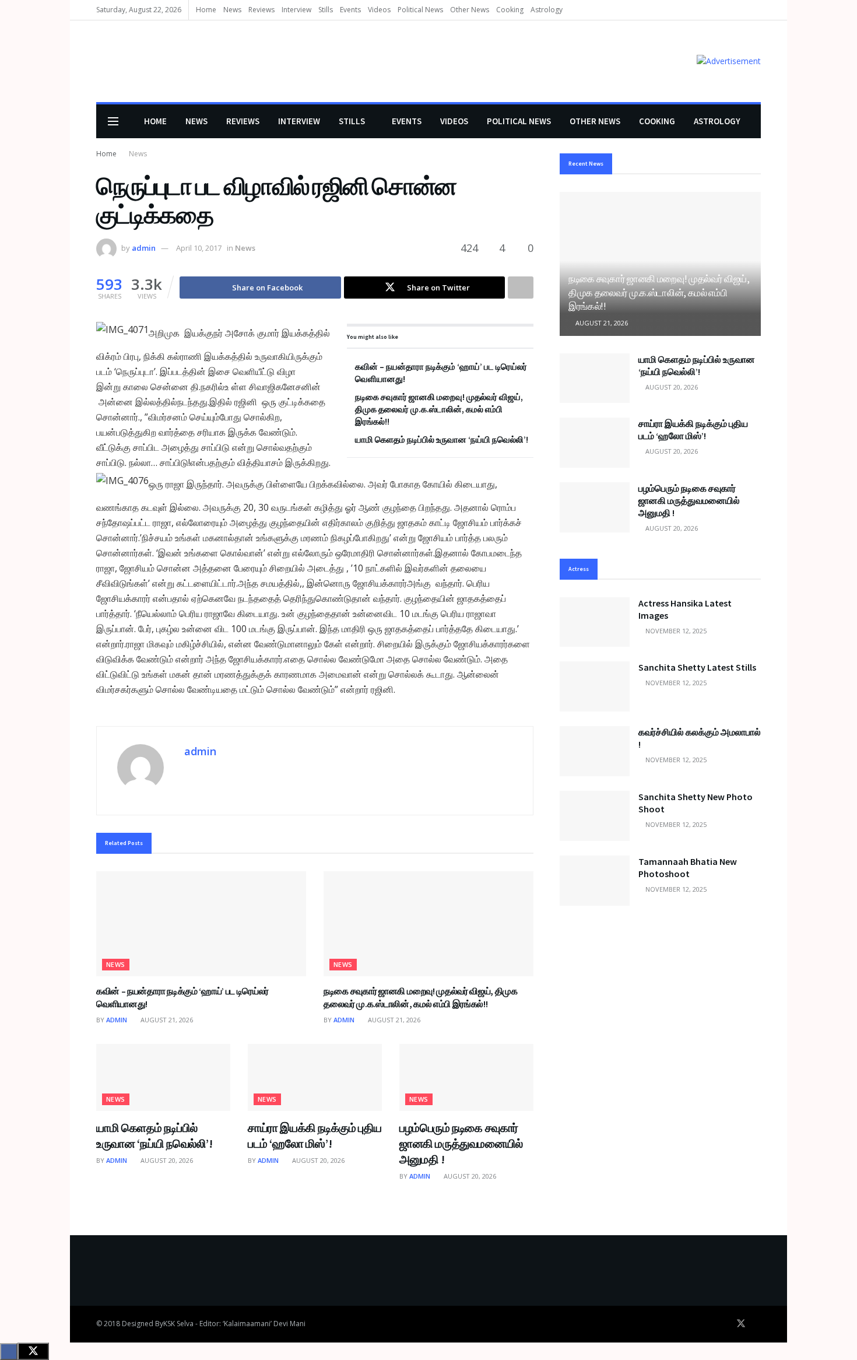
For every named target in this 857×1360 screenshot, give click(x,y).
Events (350, 10)
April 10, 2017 (199, 248)
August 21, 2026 (166, 1019)
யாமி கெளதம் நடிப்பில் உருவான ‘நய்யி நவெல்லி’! (441, 439)
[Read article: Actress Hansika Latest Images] (595, 622)
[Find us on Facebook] (724, 1323)
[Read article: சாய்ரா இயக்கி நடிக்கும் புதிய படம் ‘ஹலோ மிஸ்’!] (315, 1077)
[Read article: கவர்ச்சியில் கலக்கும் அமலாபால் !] (595, 751)
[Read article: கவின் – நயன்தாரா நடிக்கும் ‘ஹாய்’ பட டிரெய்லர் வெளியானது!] (201, 923)
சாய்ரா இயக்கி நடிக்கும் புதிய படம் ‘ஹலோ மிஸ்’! (693, 429)
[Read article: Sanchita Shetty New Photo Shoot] (595, 816)
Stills (325, 10)
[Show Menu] (113, 121)
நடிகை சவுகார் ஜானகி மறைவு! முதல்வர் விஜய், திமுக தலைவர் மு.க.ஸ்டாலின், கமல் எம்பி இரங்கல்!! (439, 409)
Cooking (510, 10)
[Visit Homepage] (113, 61)
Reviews (261, 10)
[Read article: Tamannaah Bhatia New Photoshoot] (595, 881)
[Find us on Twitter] (741, 1323)
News (232, 10)
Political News (420, 10)
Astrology (547, 10)
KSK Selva (178, 1324)
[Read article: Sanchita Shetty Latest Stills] (595, 686)
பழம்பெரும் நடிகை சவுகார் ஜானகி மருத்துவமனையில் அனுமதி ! (461, 1143)
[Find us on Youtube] (757, 1323)
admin (144, 248)
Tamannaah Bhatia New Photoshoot (687, 867)
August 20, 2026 (166, 1160)
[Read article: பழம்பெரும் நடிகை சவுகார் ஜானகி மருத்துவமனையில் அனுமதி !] (466, 1077)
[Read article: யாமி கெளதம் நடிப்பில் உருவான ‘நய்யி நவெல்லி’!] (163, 1077)
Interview (296, 10)
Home (206, 10)
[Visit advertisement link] (729, 61)
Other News (469, 10)
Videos (379, 10)
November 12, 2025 (675, 630)
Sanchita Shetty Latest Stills (697, 667)
